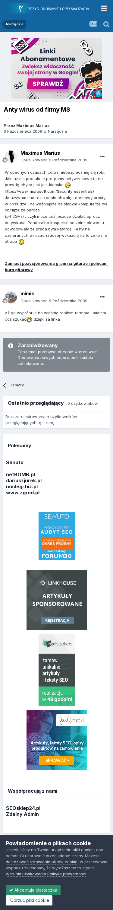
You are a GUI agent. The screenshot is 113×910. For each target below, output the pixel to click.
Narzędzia (57, 131)
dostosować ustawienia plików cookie (41, 861)
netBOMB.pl (20, 474)
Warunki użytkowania (26, 873)
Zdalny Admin (22, 814)
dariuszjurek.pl (24, 480)
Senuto (15, 462)
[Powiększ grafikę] (68, 184)
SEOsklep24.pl (23, 808)
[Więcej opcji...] (102, 156)
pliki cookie (83, 849)
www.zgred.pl (22, 493)
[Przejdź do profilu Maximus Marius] (11, 157)
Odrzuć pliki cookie (29, 900)
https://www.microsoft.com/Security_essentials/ (49, 191)
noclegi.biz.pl (22, 487)
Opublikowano (53, 159)
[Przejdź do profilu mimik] (11, 297)
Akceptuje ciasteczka (35, 890)
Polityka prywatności (66, 873)
